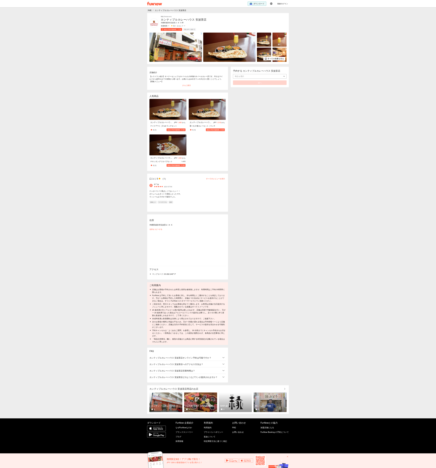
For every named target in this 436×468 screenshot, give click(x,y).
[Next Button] (285, 389)
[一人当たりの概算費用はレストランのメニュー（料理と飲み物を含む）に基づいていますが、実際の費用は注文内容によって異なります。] (194, 29)
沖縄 (149, 10)
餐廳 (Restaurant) (166, 16)
